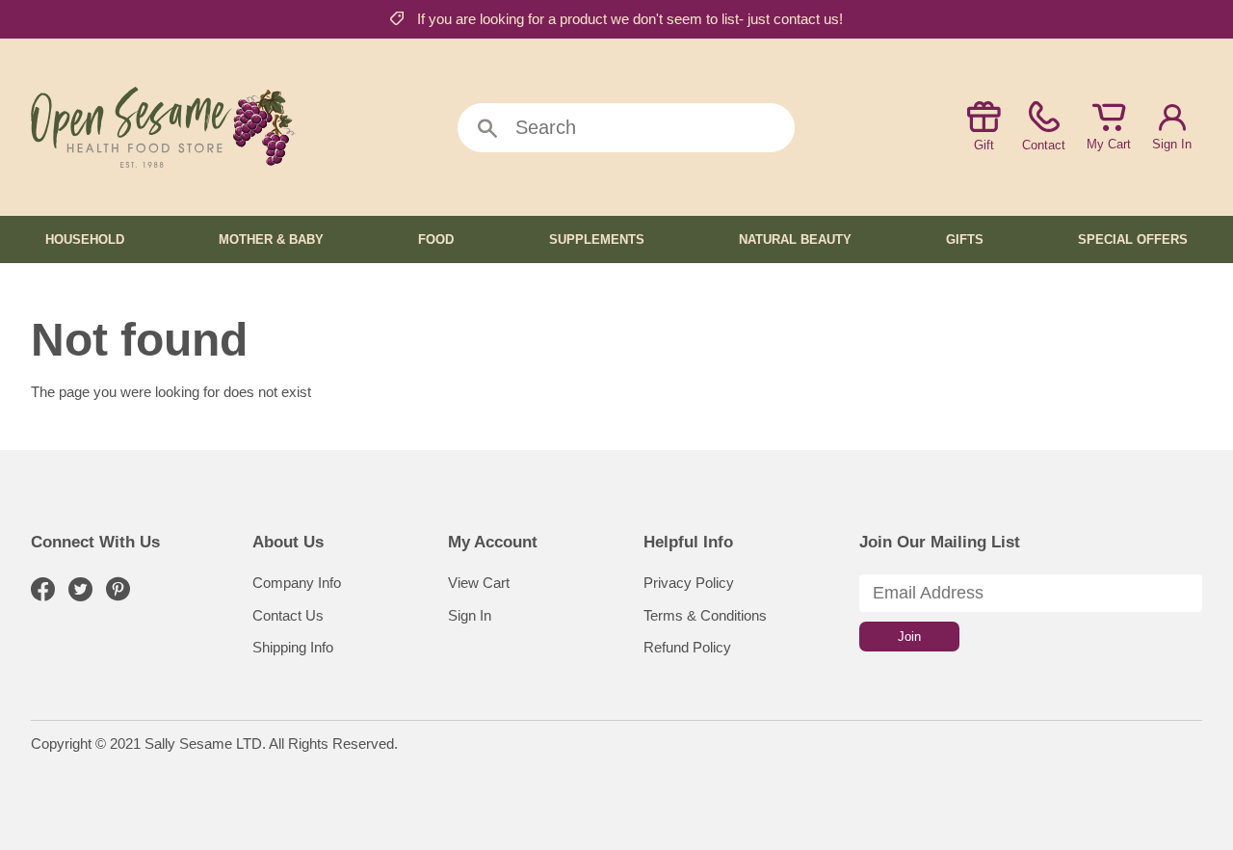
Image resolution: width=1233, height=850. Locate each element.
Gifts (965, 239)
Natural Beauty (795, 239)
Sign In (1172, 144)
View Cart (479, 582)
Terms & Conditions (705, 615)
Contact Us (288, 615)
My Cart (1109, 144)
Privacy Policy (688, 582)
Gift (984, 145)
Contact (1043, 145)
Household (84, 239)
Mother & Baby (271, 239)
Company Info (296, 582)
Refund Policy (687, 647)
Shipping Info (292, 647)
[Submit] (487, 129)
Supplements (596, 239)
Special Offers (1133, 239)
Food (436, 239)
